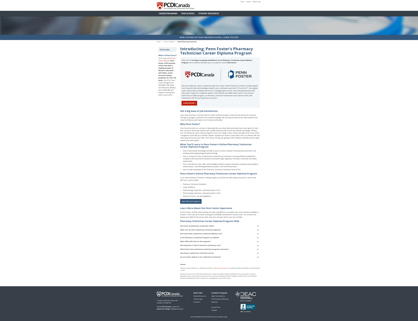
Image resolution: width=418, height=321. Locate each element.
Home (242, 2)
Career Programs (168, 13)
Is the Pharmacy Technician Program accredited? (199, 238)
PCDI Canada (170, 294)
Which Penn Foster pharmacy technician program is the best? (204, 249)
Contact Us (197, 302)
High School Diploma (218, 296)
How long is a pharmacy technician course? (197, 253)
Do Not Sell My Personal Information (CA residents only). (209, 317)
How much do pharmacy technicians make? (197, 226)
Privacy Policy (215, 307)
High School (188, 13)
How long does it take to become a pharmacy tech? (200, 245)
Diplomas (214, 302)
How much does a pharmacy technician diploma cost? (201, 234)
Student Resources (209, 13)
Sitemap (214, 310)
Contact (248, 2)
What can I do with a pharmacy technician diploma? (200, 230)
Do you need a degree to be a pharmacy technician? (200, 257)
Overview (165, 49)
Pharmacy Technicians (220, 268)
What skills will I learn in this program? (195, 241)
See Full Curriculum (190, 201)
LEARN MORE (189, 103)
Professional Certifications (220, 299)
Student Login (256, 2)
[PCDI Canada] (176, 6)
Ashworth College (163, 309)
